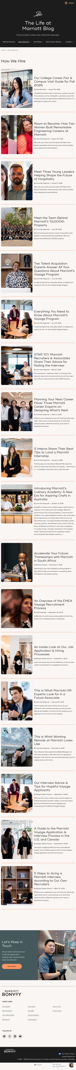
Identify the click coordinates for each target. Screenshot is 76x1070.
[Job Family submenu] (42, 41)
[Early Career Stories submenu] (61, 41)
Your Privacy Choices (68, 1054)
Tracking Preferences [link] (68, 1056)
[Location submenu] (72, 41)
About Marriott (13, 50)
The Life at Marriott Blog (38, 26)
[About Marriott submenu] (29, 41)
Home (3, 50)
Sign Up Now (11, 966)
